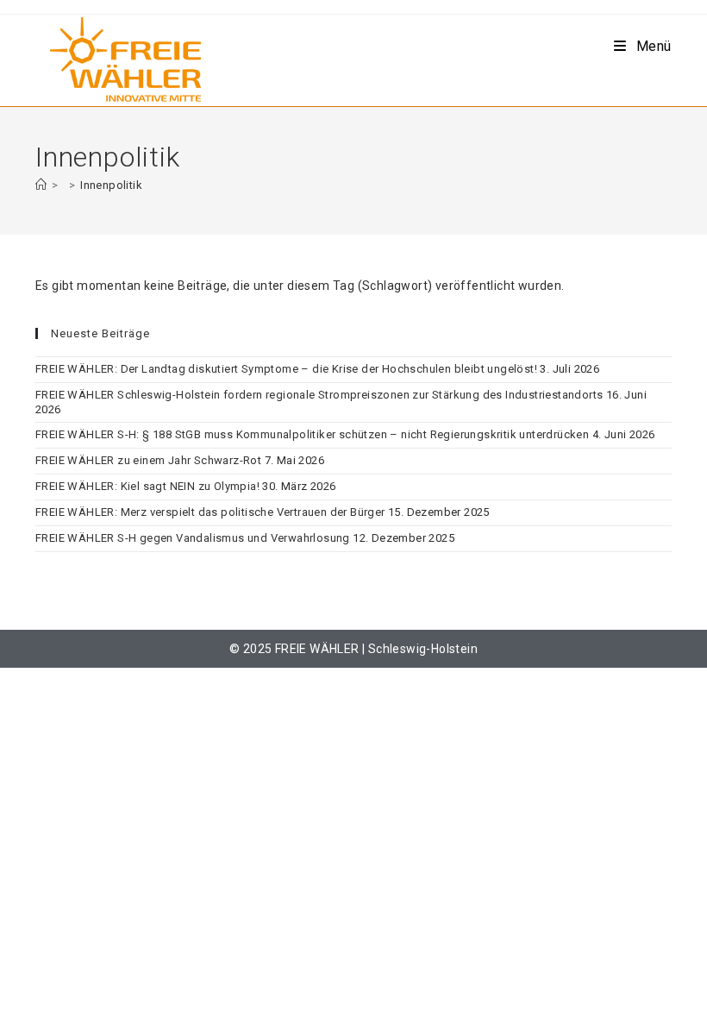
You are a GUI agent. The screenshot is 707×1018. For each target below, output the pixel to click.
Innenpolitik (111, 185)
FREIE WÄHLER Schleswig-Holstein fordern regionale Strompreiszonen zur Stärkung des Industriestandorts (319, 394)
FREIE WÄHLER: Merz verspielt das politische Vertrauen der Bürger (210, 512)
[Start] (41, 185)
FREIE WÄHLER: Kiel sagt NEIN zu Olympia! (147, 486)
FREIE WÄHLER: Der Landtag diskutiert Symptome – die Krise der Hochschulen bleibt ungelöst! (286, 368)
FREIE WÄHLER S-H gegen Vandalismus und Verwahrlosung (192, 537)
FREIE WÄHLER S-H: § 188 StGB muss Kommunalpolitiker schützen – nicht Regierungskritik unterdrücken (312, 434)
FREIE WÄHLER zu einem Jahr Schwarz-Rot (148, 460)
